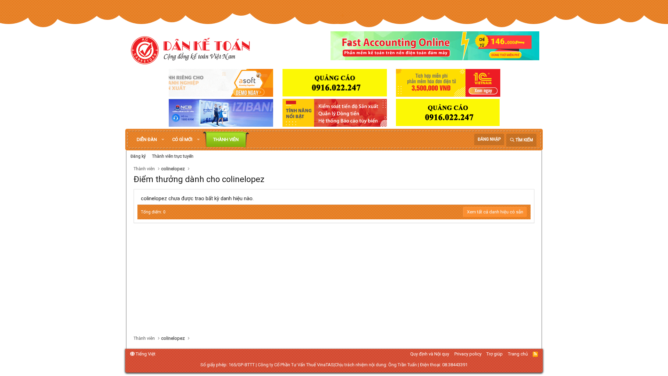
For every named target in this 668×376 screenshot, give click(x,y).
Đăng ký (138, 156)
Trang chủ (518, 354)
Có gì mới (182, 139)
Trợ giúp (494, 354)
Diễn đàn (147, 139)
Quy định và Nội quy (429, 354)
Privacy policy (468, 354)
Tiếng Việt (145, 354)
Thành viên (226, 139)
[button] (162, 140)
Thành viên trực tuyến (172, 156)
